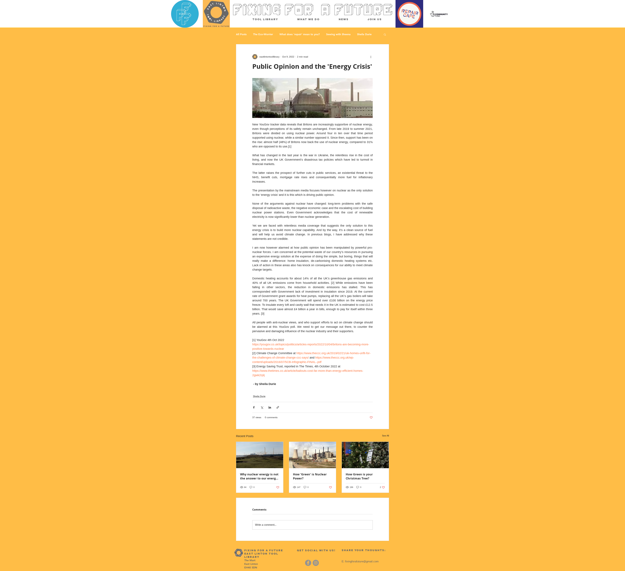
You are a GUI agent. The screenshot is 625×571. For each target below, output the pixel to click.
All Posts (241, 34)
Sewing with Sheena (338, 34)
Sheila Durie (364, 34)
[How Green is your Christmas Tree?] (365, 455)
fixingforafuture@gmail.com (362, 561)
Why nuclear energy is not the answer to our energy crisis (259, 476)
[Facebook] (308, 563)
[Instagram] (316, 563)
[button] (384, 34)
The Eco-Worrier (263, 34)
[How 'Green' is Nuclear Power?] (312, 455)
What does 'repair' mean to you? (299, 34)
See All (385, 435)
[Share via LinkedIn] (269, 407)
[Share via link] (277, 407)
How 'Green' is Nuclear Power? (310, 476)
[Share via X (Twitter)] (261, 407)
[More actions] (371, 57)
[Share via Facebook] (253, 407)
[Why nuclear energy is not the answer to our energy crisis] (259, 455)
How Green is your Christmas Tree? (359, 476)
